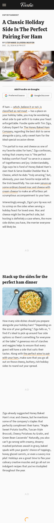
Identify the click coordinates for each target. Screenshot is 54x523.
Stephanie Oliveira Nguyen (19, 42)
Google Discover (41, 95)
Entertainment (10, 15)
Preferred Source (17, 95)
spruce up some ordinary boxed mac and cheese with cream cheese (26, 187)
